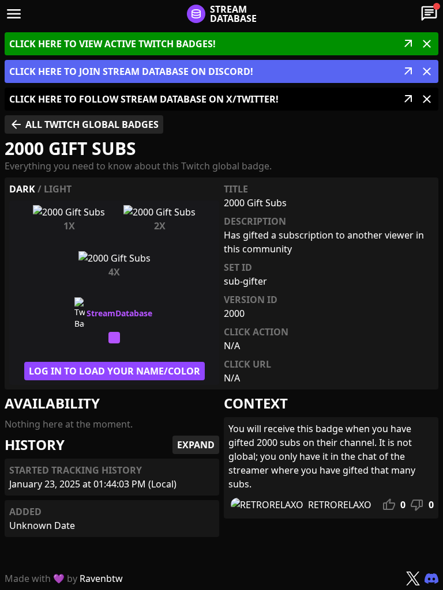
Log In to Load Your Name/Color (114, 371)
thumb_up (389, 505)
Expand (196, 444)
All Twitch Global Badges (84, 124)
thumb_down (417, 505)
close (427, 44)
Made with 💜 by (64, 578)
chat (429, 14)
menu (14, 14)
